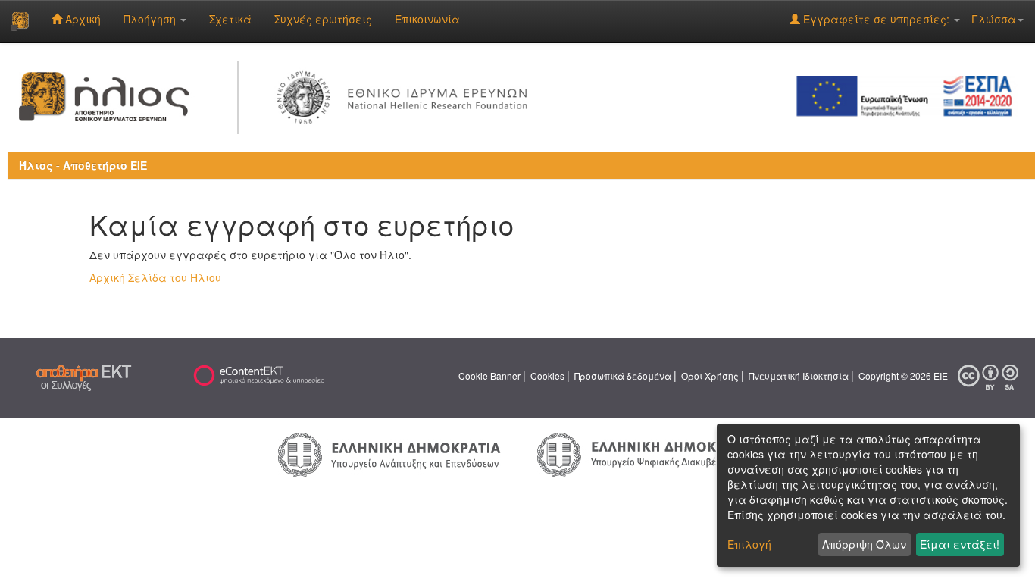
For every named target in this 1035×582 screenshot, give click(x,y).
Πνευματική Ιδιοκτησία (799, 375)
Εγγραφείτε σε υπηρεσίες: (876, 19)
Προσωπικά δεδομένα (622, 375)
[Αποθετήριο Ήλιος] (20, 21)
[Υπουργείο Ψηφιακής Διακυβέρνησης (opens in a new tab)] (646, 452)
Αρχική (81, 19)
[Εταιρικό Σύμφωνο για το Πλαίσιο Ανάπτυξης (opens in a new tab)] (909, 94)
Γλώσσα (993, 19)
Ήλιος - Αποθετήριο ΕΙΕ (83, 165)
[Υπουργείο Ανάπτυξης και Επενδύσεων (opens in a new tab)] (389, 453)
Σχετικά (230, 19)
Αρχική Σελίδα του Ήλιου (155, 277)
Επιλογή (749, 544)
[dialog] (868, 495)
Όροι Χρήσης (710, 375)
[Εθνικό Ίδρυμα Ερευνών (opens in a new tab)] (406, 94)
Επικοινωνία (427, 19)
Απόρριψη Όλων (864, 544)
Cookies (547, 375)
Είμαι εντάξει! (959, 544)
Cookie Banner (489, 375)
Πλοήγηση (151, 19)
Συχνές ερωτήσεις (323, 19)
